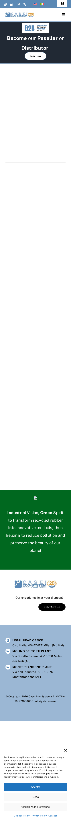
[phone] (24, 4)
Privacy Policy (39, 815)
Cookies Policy (21, 815)
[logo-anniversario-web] (19, 14)
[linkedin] (11, 4)
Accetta (35, 786)
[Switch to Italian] (42, 4)
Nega (35, 796)
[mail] (18, 4)
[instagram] (5, 4)
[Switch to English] (35, 4)
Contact (52, 815)
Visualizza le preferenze (35, 806)
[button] (65, 750)
